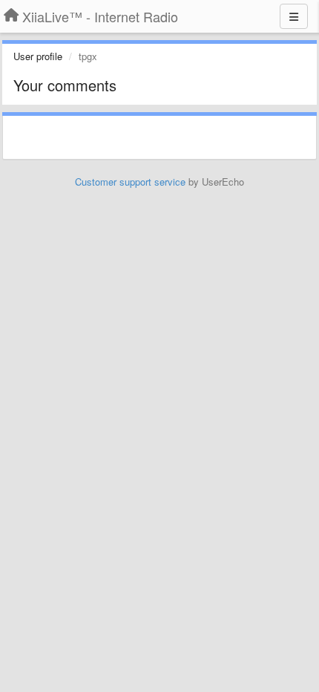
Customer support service (130, 181)
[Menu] (294, 16)
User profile (37, 56)
